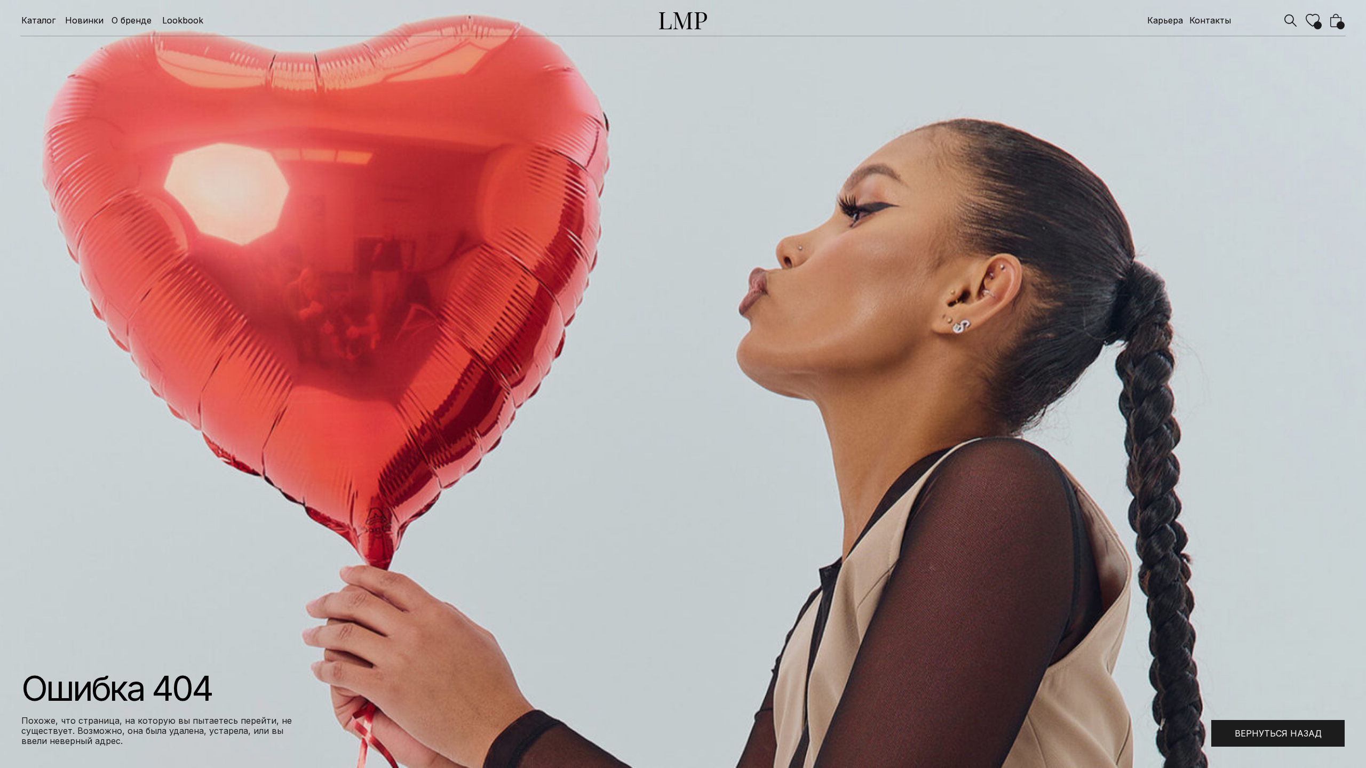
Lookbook (182, 20)
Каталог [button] (38, 20)
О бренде (132, 20)
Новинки (84, 20)
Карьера (1165, 20)
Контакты (1210, 20)
